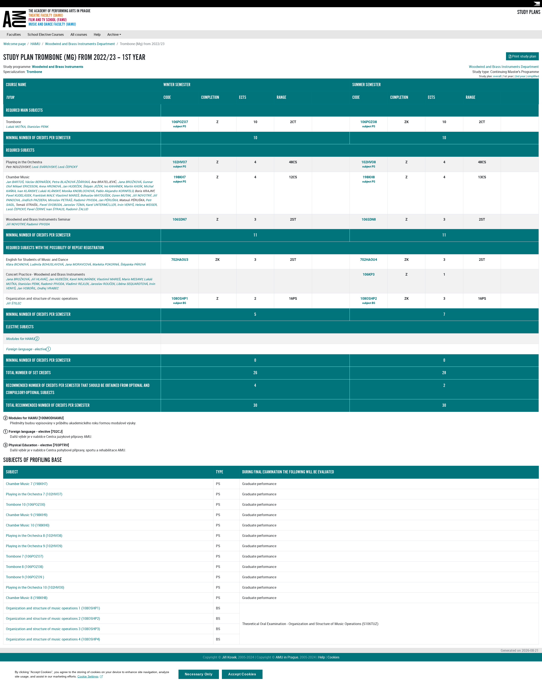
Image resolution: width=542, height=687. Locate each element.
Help (97, 34)
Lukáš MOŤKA (15, 127)
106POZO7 (179, 122)
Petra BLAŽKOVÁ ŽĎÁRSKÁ (71, 182)
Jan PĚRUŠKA (108, 200)
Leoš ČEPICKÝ (67, 167)
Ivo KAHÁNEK (113, 186)
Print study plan (524, 56)
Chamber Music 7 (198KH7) (26, 483)
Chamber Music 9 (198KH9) (26, 515)
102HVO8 (368, 162)
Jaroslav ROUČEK (102, 284)
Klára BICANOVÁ (17, 264)
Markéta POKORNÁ (105, 264)
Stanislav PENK (37, 127)
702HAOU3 (179, 259)
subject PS (179, 126)
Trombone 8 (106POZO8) (24, 566)
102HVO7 (180, 162)
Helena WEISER (146, 205)
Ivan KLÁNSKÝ (27, 191)
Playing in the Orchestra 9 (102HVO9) (34, 546)
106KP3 (369, 274)
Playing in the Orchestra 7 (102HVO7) (34, 494)
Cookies (333, 657)
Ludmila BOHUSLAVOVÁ (46, 264)
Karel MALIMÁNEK (82, 279)
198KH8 (369, 177)
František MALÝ (43, 195)
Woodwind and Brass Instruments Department (80, 43)
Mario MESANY (132, 279)
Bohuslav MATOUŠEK (95, 195)
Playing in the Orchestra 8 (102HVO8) (34, 535)
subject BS (179, 303)
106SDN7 (180, 219)
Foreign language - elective (26, 349)
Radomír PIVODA (85, 200)
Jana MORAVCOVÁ (78, 264)
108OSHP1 (179, 298)
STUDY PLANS (528, 12)
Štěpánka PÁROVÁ (132, 264)
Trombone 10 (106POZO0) (25, 504)
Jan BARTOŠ (15, 182)
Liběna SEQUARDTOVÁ (132, 284)
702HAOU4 (368, 259)
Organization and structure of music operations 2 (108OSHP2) (53, 618)
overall (497, 76)
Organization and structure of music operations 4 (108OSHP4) (53, 639)
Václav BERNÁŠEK (37, 182)
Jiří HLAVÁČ (39, 279)
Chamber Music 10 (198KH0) (27, 525)
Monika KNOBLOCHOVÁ (78, 191)
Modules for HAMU (20, 338)
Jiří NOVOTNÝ (141, 195)
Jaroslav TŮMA (73, 205)
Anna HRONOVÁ (50, 186)
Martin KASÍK (133, 186)
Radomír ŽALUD (77, 209)
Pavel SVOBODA (50, 205)
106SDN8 (369, 219)
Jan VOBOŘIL (26, 288)
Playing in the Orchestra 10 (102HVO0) (35, 587)
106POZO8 (368, 122)
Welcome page (14, 43)
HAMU (35, 43)
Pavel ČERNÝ (35, 209)
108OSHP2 (368, 298)
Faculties (14, 34)
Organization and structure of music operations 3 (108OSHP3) (53, 629)
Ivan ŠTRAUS (55, 209)
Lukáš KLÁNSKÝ (49, 191)
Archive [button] (113, 34)
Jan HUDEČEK (72, 186)
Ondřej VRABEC (47, 288)
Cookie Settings (87, 676)
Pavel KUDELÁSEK (18, 195)
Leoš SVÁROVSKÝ (44, 167)
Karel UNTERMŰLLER (101, 205)
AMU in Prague (287, 657)
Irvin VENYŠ (125, 205)
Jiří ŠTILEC (13, 303)
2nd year (520, 76)
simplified (533, 76)
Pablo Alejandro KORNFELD (114, 191)
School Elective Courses (46, 34)
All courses (79, 34)
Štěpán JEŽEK (92, 186)
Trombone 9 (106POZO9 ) (25, 577)
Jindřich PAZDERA (33, 200)
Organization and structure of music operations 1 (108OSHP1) (53, 608)
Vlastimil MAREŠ (67, 195)
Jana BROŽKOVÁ (129, 182)
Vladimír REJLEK (77, 284)
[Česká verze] (536, 3)
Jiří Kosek (229, 657)
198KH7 (180, 177)
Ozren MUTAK (121, 195)
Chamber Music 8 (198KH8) (26, 597)
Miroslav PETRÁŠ (60, 200)
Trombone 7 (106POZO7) (24, 556)
